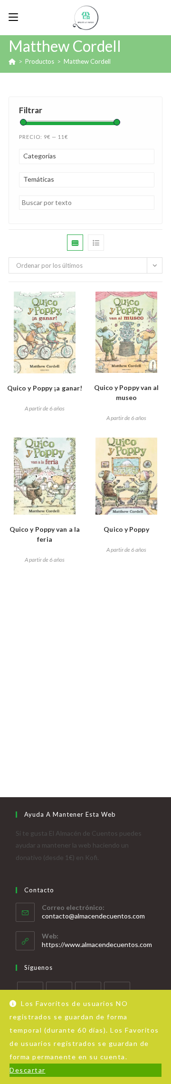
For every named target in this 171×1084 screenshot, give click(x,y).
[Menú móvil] (13, 17)
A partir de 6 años (45, 408)
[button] (44, 302)
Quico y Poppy (126, 529)
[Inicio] (12, 61)
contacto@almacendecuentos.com (93, 916)
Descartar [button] (28, 1070)
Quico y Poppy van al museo (126, 392)
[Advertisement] (85, 665)
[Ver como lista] (96, 242)
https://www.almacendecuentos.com (97, 944)
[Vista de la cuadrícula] (75, 242)
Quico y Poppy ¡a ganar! (44, 388)
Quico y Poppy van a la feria (45, 534)
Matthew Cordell (87, 61)
